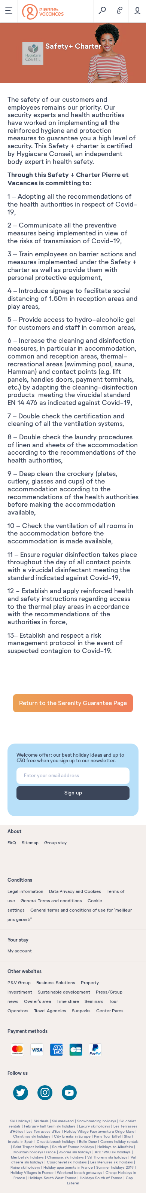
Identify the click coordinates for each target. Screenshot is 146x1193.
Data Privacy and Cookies (75, 891)
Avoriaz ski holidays (75, 1152)
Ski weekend (63, 1121)
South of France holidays (73, 1146)
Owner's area (37, 1001)
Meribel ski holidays (27, 1157)
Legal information (25, 891)
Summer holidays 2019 (115, 1167)
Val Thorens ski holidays (107, 1157)
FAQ (11, 842)
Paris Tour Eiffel (107, 1136)
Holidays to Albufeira (115, 1146)
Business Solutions (55, 982)
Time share (68, 1001)
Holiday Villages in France (32, 1172)
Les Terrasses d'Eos (44, 1131)
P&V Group (19, 982)
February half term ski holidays (50, 1126)
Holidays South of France (101, 1177)
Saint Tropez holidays (31, 1146)
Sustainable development (64, 992)
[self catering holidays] (43, 11)
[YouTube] (69, 1092)
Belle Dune (88, 1141)
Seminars (94, 1001)
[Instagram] (44, 1092)
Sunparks (81, 1010)
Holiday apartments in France (68, 1167)
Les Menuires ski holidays (111, 1162)
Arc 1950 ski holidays (113, 1152)
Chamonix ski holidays (65, 1157)
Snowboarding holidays (96, 1121)
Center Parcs (110, 1010)
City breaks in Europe (72, 1136)
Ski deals (41, 1121)
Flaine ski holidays (25, 1167)
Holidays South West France (52, 1177)
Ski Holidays (20, 1121)
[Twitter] (20, 1092)
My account (19, 951)
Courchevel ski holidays (67, 1162)
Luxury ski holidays (94, 1126)
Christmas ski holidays (32, 1136)
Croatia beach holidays (56, 1141)
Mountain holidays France (34, 1152)
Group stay (55, 842)
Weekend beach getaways (79, 1172)
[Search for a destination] (102, 11)
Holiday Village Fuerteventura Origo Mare (99, 1131)
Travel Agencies (50, 1010)
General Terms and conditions (51, 900)
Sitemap (30, 842)
